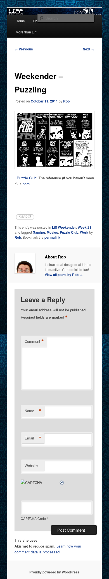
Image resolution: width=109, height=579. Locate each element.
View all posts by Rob (64, 274)
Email (33, 438)
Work (84, 232)
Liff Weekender (64, 227)
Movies (52, 232)
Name (33, 410)
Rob (66, 101)
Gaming (39, 232)
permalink (52, 237)
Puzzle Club (26, 177)
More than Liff (26, 32)
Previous (24, 49)
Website (31, 465)
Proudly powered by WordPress (54, 572)
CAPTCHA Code (33, 518)
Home (20, 20)
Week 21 (84, 227)
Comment (34, 341)
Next (88, 49)
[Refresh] (62, 482)
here (26, 183)
